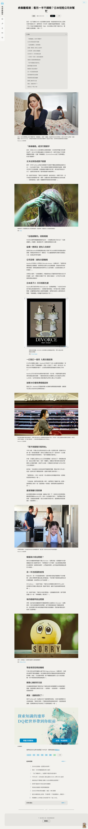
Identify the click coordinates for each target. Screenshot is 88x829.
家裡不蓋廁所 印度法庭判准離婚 (41, 784)
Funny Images (34, 354)
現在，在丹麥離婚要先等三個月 (41, 770)
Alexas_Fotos (23, 662)
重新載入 (46, 821)
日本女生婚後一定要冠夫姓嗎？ (41, 766)
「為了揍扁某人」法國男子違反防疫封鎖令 (44, 773)
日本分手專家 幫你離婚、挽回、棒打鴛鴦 (44, 791)
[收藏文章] (47, 15)
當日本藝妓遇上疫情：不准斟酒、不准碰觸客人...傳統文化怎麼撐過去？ (48, 794)
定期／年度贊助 (61, 740)
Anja (21, 230)
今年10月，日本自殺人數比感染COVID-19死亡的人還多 (48, 777)
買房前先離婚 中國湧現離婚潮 (40, 787)
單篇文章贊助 (28, 740)
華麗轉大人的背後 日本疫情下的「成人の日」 (45, 798)
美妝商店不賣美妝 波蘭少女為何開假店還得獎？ (45, 780)
